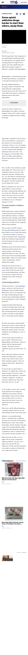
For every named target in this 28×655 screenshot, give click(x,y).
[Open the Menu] (2, 2)
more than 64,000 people (11, 230)
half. (10, 243)
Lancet (6, 86)
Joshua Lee (7, 154)
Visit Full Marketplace (21, 460)
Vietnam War (21, 237)
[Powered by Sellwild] (24, 552)
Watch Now (23, 2)
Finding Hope (7, 13)
